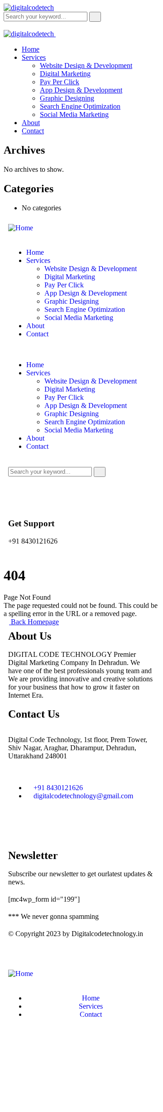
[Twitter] (44, 827)
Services (38, 260)
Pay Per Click (64, 285)
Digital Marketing (69, 277)
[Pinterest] (93, 827)
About (35, 326)
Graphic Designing (71, 301)
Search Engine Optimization (84, 309)
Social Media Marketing (78, 317)
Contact (37, 334)
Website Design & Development (90, 268)
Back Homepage (34, 622)
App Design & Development (85, 293)
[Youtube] (68, 827)
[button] (81, 349)
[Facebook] (19, 827)
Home (35, 252)
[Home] (20, 228)
